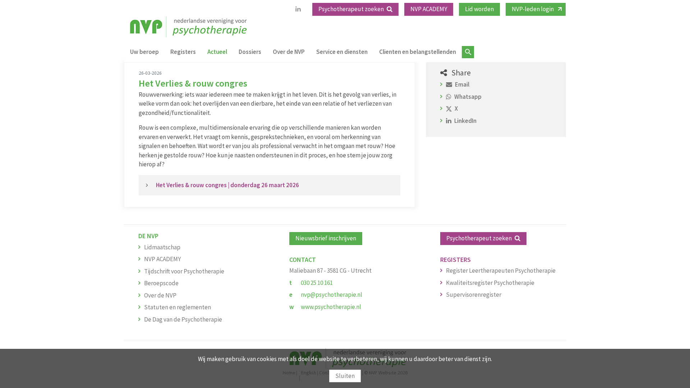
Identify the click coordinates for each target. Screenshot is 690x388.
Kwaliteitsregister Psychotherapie (490, 283)
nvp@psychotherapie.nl (331, 295)
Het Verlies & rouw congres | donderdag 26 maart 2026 (227, 185)
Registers (183, 52)
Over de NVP (289, 52)
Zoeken (468, 52)
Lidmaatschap (162, 247)
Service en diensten (342, 52)
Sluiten (345, 376)
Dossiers (250, 52)
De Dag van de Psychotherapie (183, 319)
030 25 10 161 (317, 283)
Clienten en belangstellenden (417, 52)
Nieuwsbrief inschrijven (325, 238)
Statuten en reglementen (177, 307)
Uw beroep (144, 52)
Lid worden (479, 9)
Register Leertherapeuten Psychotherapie (501, 270)
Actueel (217, 52)
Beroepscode (161, 283)
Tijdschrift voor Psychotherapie (184, 271)
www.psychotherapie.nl (331, 307)
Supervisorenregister (473, 295)
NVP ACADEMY (428, 9)
